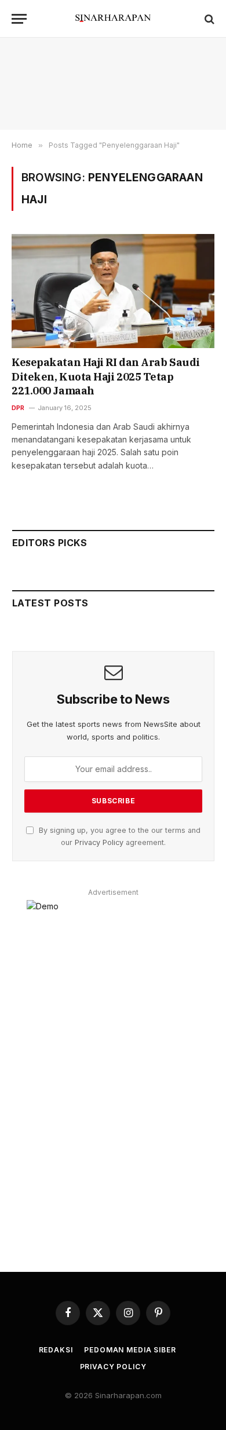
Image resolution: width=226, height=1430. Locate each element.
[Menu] (19, 19)
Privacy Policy (99, 842)
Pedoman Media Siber (130, 1349)
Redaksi (56, 1349)
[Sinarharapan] (113, 19)
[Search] (208, 19)
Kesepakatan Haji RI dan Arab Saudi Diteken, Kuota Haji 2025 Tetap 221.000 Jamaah (106, 376)
